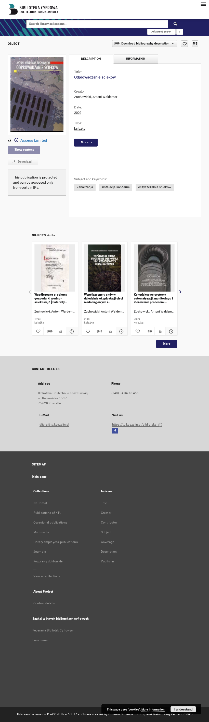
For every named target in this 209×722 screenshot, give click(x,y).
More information (153, 709)
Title (104, 503)
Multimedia (41, 532)
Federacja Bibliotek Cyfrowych (53, 630)
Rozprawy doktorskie (47, 561)
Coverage (107, 542)
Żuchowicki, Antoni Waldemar (95, 97)
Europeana (40, 640)
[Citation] (195, 43)
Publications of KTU (47, 513)
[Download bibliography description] (49, 331)
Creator (106, 513)
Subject (106, 532)
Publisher (107, 561)
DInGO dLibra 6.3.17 (62, 714)
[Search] (175, 24)
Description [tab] (91, 59)
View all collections (46, 576)
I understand (183, 709)
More (167, 344)
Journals (39, 551)
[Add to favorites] (184, 43)
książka (79, 128)
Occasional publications (50, 522)
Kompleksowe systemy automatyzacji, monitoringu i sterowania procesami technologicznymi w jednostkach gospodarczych (153, 298)
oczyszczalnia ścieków (154, 187)
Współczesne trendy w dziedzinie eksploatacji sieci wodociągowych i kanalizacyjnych (103, 298)
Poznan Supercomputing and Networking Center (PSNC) (150, 714)
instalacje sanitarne (115, 187)
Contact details (44, 603)
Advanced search (161, 31)
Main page (39, 477)
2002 (77, 113)
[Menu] (203, 4)
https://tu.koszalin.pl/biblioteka (134, 424)
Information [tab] (135, 58)
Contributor (109, 522)
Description (109, 551)
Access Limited (33, 140)
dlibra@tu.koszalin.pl (54, 424)
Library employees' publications (55, 542)
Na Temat (40, 503)
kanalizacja (85, 187)
